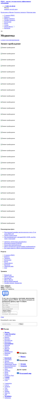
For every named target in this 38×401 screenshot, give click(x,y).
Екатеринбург (9, 343)
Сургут (7, 385)
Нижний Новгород (10, 366)
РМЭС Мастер (8, 279)
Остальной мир (25, 373)
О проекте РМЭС (9, 15)
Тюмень (7, 391)
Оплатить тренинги (20, 12)
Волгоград (8, 342)
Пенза (6, 372)
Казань (7, 350)
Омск (6, 369)
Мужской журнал (13, 243)
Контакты (7, 28)
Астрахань (8, 335)
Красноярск (8, 359)
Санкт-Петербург (10, 334)
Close (2, 317)
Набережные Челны (11, 364)
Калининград (9, 351)
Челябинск (8, 396)
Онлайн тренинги (9, 20)
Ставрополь (8, 383)
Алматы (23, 366)
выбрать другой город (11, 9)
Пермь (6, 374)
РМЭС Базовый (9, 276)
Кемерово (7, 353)
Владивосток (8, 340)
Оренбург (7, 370)
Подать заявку (7, 310)
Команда (6, 17)
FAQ (5, 268)
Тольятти (7, 386)
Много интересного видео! (19, 246)
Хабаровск (8, 398)
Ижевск (7, 347)
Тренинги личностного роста (15, 241)
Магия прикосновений (11, 281)
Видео (6, 23)
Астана (23, 364)
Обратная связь (31, 12)
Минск (23, 357)
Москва (7, 332)
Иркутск (7, 348)
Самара (7, 377)
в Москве (7, 12)
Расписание (7, 22)
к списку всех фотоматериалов (10, 40)
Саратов (7, 378)
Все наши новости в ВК (19, 248)
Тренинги (7, 258)
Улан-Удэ (7, 393)
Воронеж (7, 345)
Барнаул (7, 337)
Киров (6, 355)
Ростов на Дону (9, 375)
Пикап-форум (8, 26)
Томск (6, 389)
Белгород (7, 339)
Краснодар (8, 358)
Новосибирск (9, 367)
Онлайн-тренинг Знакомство (13, 283)
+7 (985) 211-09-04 (9, 6)
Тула (6, 388)
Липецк (7, 361)
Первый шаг (8, 275)
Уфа (6, 394)
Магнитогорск (9, 362)
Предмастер (7, 278)
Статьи (6, 25)
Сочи (6, 380)
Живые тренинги (9, 18)
